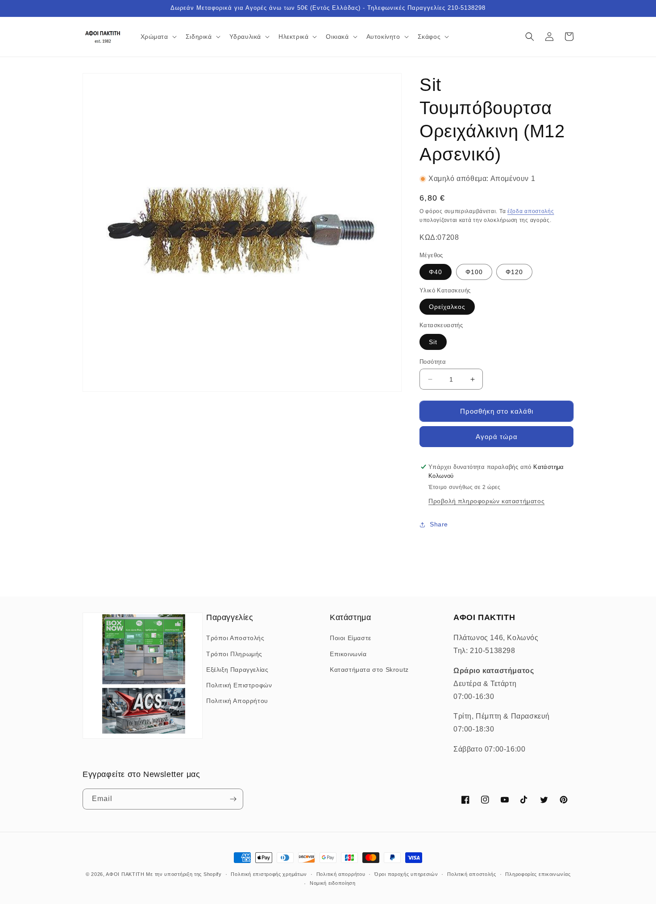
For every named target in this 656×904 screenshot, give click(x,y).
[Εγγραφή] (233, 799)
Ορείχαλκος (447, 306)
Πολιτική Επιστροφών (239, 685)
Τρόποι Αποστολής (235, 637)
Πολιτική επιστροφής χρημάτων (269, 874)
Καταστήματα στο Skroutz (369, 669)
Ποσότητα (432, 361)
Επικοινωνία (348, 653)
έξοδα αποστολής (530, 211)
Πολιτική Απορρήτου (237, 700)
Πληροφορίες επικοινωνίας (537, 874)
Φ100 (474, 271)
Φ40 (435, 271)
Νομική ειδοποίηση (333, 883)
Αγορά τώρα (497, 436)
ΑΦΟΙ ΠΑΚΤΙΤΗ (125, 874)
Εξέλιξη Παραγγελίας (237, 669)
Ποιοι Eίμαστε (350, 637)
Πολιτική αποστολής (471, 874)
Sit (433, 341)
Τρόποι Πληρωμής (234, 653)
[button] (157, 36)
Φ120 (514, 271)
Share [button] (439, 524)
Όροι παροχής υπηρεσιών (406, 874)
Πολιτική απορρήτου (340, 874)
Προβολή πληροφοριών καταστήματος (486, 501)
